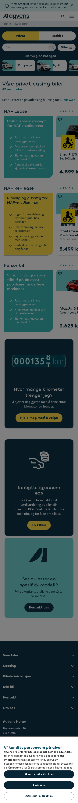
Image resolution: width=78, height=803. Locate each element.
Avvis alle (39, 785)
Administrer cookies (38, 796)
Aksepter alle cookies (39, 774)
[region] (39, 769)
